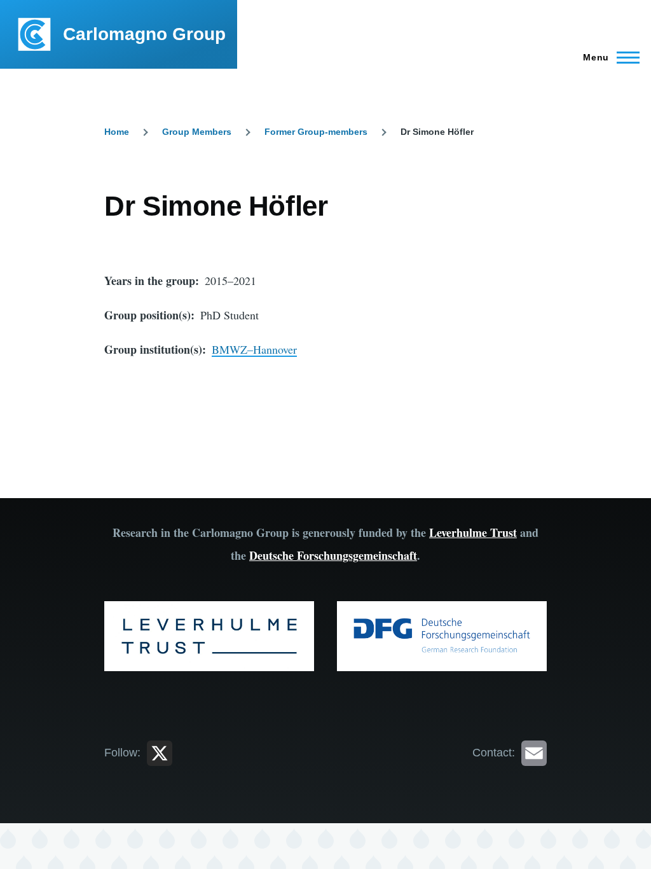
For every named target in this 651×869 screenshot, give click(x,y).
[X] (159, 752)
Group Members (196, 132)
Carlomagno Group (144, 34)
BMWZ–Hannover (254, 349)
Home (116, 132)
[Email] (534, 752)
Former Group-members (315, 132)
